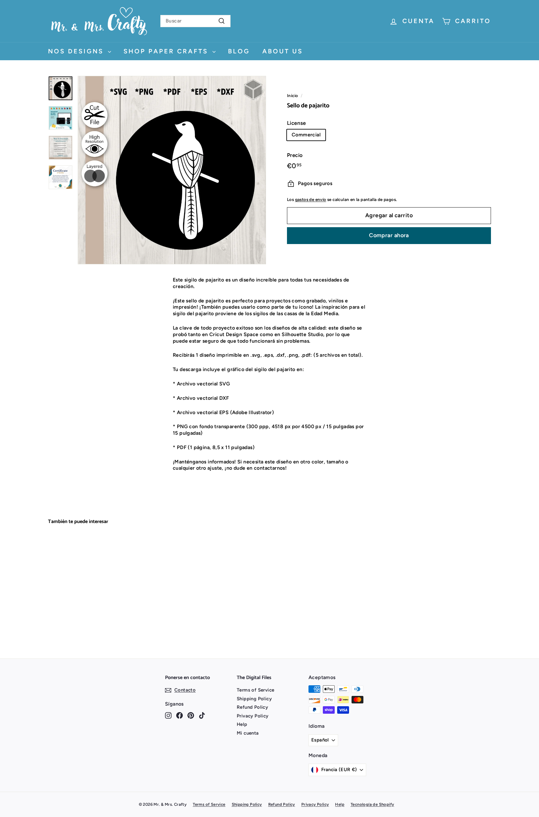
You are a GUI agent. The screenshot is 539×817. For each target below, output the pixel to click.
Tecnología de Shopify (372, 804)
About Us (282, 51)
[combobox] (195, 21)
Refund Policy (252, 707)
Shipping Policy (254, 699)
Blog (239, 51)
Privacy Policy (253, 716)
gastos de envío (310, 199)
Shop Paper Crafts (167, 51)
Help (242, 724)
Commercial (306, 135)
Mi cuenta (248, 733)
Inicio (292, 95)
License (296, 123)
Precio (295, 155)
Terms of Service (255, 690)
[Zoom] (172, 170)
